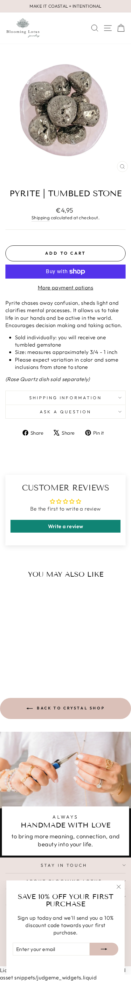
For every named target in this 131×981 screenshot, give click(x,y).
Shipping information (65, 397)
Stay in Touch (64, 865)
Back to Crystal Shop (70, 708)
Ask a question (65, 411)
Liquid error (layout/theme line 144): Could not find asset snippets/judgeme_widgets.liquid (65, 490)
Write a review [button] (65, 526)
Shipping (40, 218)
